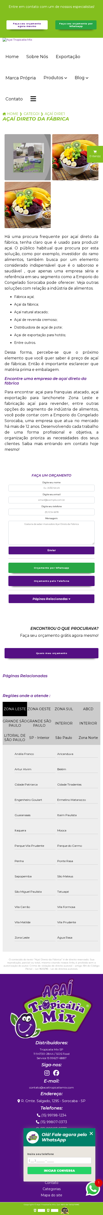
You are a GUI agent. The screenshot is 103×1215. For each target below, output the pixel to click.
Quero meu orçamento (51, 653)
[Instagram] (47, 1073)
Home (12, 56)
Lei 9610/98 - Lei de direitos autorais (56, 968)
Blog (80, 77)
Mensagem (51, 518)
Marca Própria (21, 78)
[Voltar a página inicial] (52, 40)
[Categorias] (33, 99)
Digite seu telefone (51, 506)
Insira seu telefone (40, 1154)
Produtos (53, 77)
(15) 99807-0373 (53, 1122)
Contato (14, 99)
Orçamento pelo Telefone (51, 581)
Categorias (31, 114)
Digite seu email (52, 494)
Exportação (68, 56)
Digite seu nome (51, 482)
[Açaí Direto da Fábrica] (28, 157)
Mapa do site (51, 1195)
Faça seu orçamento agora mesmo (27, 24)
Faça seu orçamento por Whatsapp (75, 24)
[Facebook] (56, 1073)
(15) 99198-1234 (53, 1115)
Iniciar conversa (59, 1170)
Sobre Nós (37, 56)
